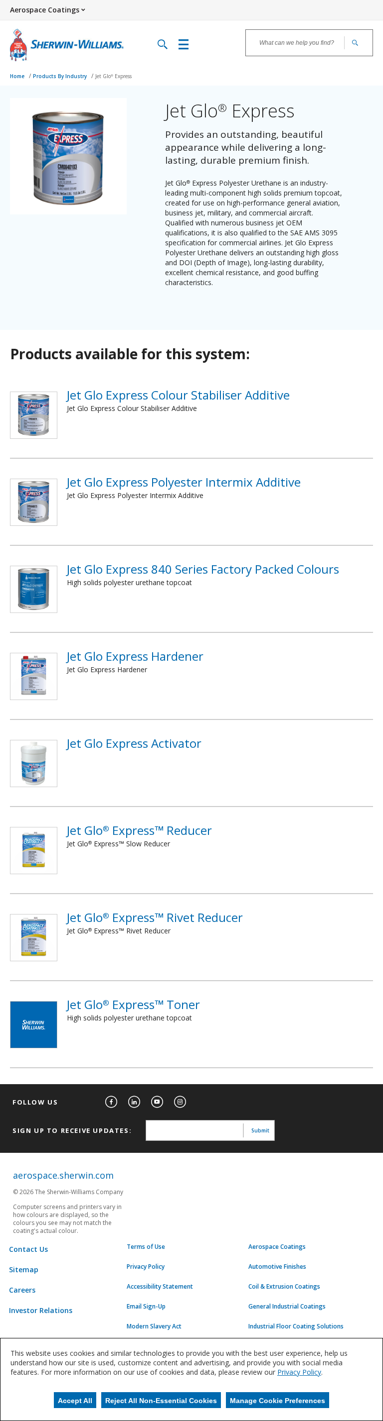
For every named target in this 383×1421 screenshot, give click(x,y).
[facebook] (111, 1102)
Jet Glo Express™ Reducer (139, 830)
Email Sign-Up (146, 1307)
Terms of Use (146, 1247)
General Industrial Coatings (287, 1307)
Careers (22, 1290)
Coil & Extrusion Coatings (284, 1287)
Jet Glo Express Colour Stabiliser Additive (178, 395)
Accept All (75, 1401)
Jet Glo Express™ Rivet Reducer (155, 917)
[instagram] (180, 1102)
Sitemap (23, 1269)
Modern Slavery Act (154, 1326)
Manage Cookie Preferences (277, 1401)
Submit (260, 1130)
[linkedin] (134, 1102)
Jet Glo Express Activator (134, 743)
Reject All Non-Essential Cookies (161, 1401)
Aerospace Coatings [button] (44, 9)
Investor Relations (40, 1310)
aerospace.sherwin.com (63, 1175)
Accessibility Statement (160, 1287)
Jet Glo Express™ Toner (133, 1004)
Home (18, 76)
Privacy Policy (146, 1267)
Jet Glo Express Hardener (135, 656)
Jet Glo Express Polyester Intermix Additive (184, 482)
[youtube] (157, 1102)
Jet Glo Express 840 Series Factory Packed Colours (203, 569)
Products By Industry (60, 76)
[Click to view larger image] (68, 156)
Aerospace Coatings (277, 1247)
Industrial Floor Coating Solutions (296, 1326)
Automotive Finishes (277, 1267)
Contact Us (28, 1249)
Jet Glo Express (113, 76)
